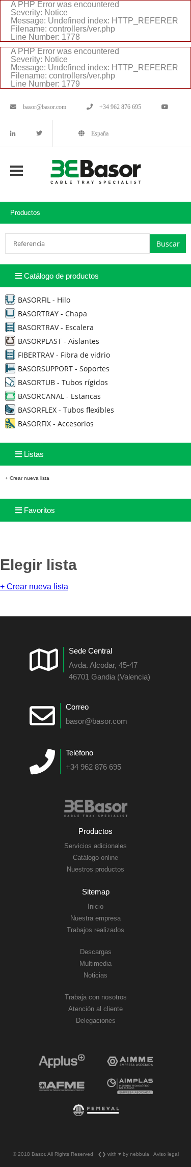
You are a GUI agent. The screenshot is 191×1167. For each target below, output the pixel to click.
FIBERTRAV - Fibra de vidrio (64, 355)
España (99, 133)
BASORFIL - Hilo (44, 300)
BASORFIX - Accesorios (56, 423)
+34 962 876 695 (119, 107)
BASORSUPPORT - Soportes (64, 368)
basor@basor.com (43, 107)
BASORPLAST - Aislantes (58, 341)
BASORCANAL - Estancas (59, 396)
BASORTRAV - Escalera (56, 327)
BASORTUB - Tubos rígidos (63, 382)
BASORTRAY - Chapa (52, 313)
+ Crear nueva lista (27, 478)
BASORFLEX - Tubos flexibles (66, 410)
